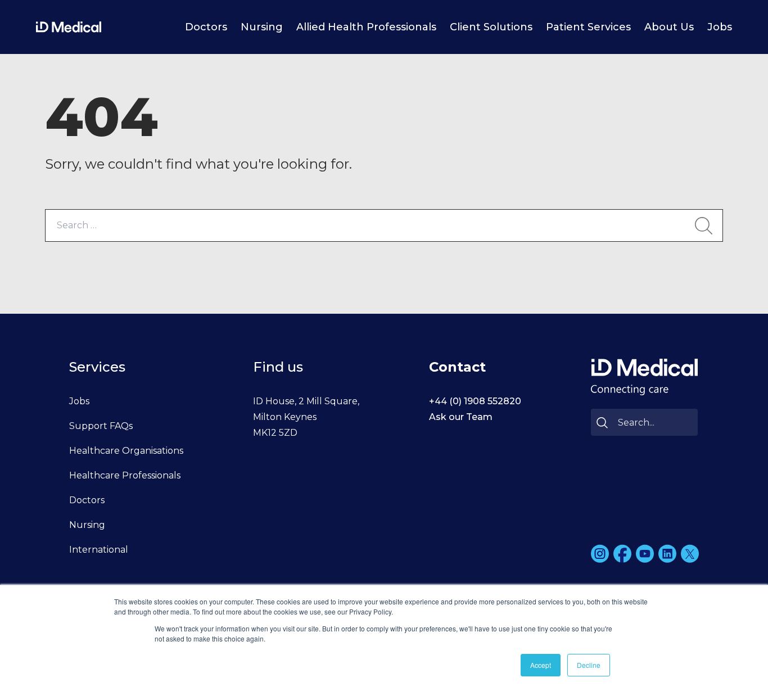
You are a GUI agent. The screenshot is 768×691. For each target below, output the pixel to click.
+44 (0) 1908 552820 (475, 401)
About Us (669, 27)
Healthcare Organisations (126, 450)
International (98, 549)
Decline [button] (588, 665)
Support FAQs (101, 426)
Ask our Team (461, 417)
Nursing (262, 27)
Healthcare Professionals (124, 475)
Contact (457, 367)
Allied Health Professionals (366, 27)
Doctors (206, 27)
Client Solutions (491, 27)
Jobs (719, 27)
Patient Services (588, 27)
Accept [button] (540, 665)
